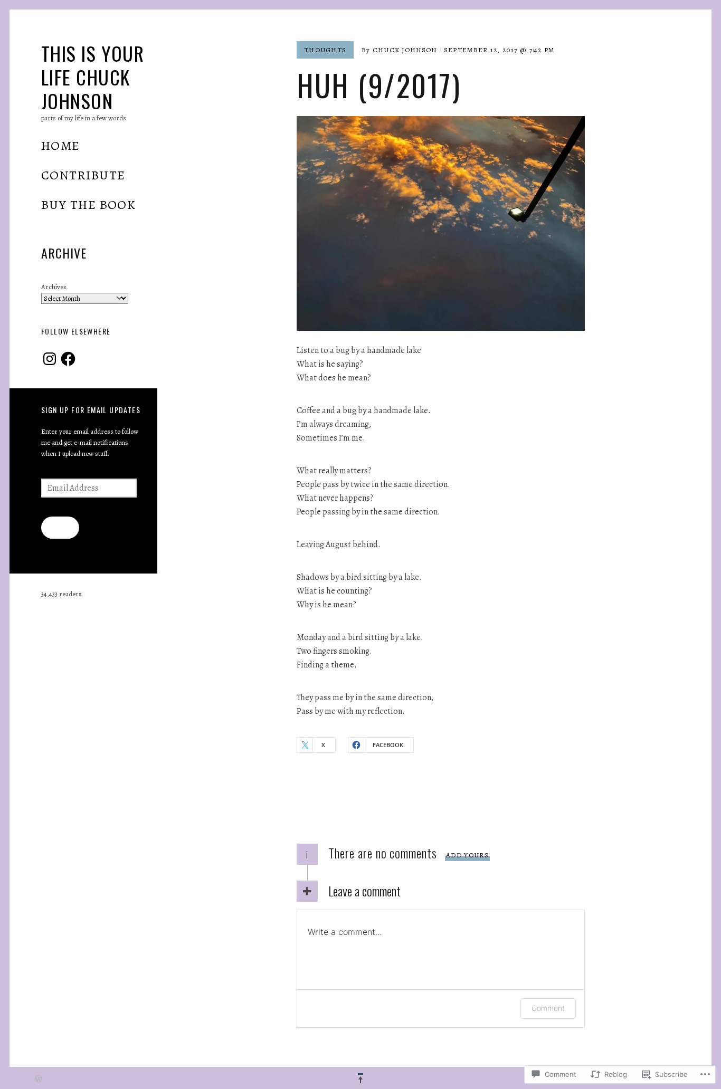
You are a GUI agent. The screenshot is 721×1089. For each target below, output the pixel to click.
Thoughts (325, 49)
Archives (54, 286)
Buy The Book (88, 204)
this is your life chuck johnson (92, 76)
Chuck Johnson (405, 49)
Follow (60, 526)
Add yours (467, 855)
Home (60, 145)
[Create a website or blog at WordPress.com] (38, 1079)
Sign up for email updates (90, 409)
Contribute (83, 175)
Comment (548, 1008)
